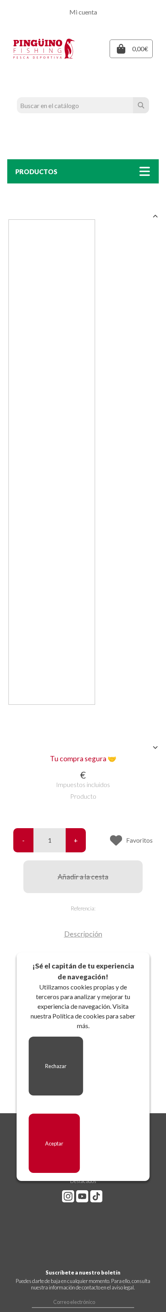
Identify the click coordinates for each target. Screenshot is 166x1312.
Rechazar (55, 1066)
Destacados (83, 1181)
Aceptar (54, 1143)
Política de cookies (78, 1016)
